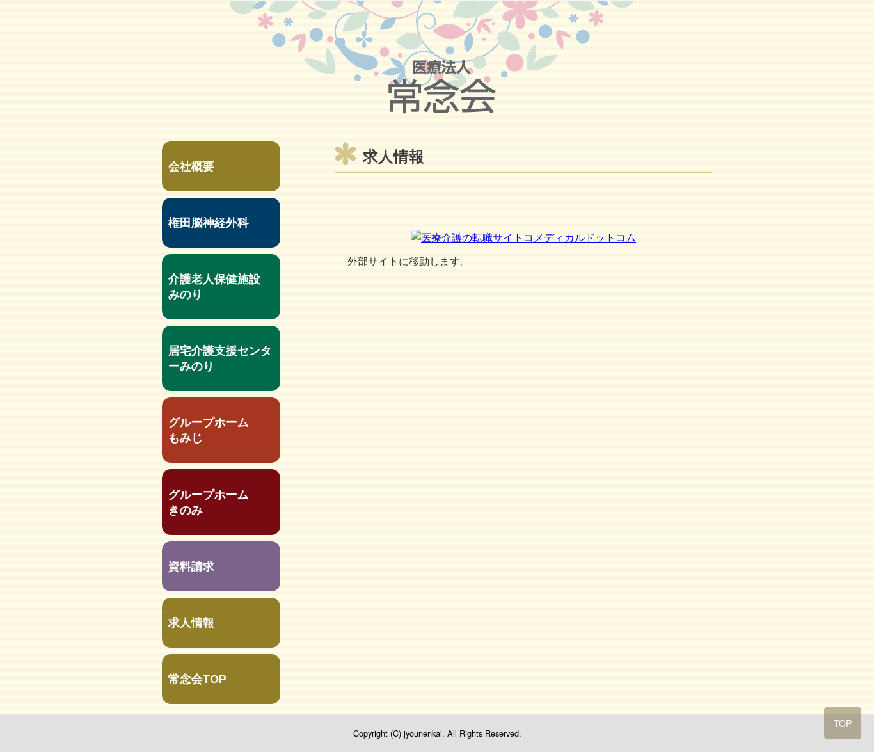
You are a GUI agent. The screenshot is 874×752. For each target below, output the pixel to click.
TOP (843, 723)
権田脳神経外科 (208, 222)
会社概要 (191, 166)
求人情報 (191, 622)
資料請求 (191, 566)
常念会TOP (197, 679)
